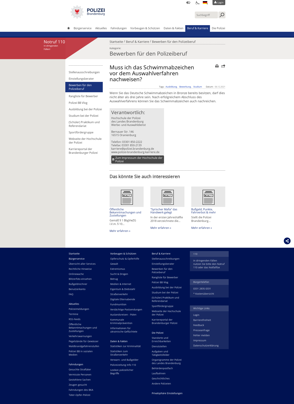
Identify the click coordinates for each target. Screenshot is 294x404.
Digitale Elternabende (122, 299)
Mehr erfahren (119, 230)
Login (196, 315)
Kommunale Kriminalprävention (121, 321)
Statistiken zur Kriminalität (125, 346)
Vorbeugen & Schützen (145, 28)
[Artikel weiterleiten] (222, 65)
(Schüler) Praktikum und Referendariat (84, 124)
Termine (73, 314)
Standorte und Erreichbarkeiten (161, 339)
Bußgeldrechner (78, 284)
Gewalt (114, 263)
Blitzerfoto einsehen (80, 278)
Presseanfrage (201, 330)
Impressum (199, 340)
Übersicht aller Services (82, 263)
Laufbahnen (159, 373)
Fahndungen (119, 28)
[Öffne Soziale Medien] (287, 241)
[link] (87, 18)
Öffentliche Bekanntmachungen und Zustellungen (125, 212)
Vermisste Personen (80, 374)
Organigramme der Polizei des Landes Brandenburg (167, 361)
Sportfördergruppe (81, 132)
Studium (197, 86)
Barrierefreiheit (202, 320)
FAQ (71, 294)
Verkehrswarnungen (80, 336)
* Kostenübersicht (203, 293)
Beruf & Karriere (197, 28)
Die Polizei (218, 28)
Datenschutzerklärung (206, 345)
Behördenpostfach (162, 368)
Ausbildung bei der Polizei (85, 109)
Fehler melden (201, 335)
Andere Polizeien (161, 383)
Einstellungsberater (81, 79)
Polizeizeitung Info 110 (123, 364)
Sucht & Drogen (119, 274)
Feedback (198, 325)
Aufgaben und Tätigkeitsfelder (160, 353)
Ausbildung (171, 86)
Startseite (116, 41)
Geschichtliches (161, 378)
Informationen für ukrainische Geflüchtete (123, 330)
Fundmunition (118, 304)
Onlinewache (76, 274)
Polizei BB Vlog (78, 103)
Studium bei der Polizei (83, 116)
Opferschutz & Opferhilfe (124, 258)
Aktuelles (101, 28)
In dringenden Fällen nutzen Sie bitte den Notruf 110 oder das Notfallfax (209, 264)
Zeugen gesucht (78, 384)
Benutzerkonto (77, 289)
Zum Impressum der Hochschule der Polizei (138, 159)
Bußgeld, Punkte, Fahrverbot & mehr (203, 211)
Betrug (114, 278)
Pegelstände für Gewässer (84, 341)
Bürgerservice (83, 28)
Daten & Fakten (173, 28)
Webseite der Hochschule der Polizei (85, 140)
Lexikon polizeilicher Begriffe (121, 371)
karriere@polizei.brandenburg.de (132, 149)
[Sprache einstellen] (205, 2)
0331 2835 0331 (202, 288)
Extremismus (117, 268)
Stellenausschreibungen (84, 72)
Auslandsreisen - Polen (123, 314)
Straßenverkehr (119, 294)
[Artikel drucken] (216, 65)
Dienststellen (159, 346)
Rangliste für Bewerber (83, 96)
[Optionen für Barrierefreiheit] (196, 2)
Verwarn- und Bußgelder (124, 359)
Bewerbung (185, 86)
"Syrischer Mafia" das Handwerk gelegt (163, 211)
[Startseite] (68, 28)
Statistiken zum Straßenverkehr (119, 353)
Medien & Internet (120, 284)
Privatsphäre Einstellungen (167, 393)
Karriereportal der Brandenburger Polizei (83, 151)
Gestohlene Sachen (80, 379)
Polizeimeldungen (79, 309)
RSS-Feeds (74, 319)
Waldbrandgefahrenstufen (84, 346)
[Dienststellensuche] (188, 2)
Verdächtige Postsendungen (126, 309)
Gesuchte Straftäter (80, 369)
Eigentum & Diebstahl (122, 289)
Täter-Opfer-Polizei (79, 395)
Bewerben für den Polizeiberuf (173, 41)
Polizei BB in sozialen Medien (81, 353)
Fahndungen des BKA (81, 389)
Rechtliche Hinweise (80, 268)
